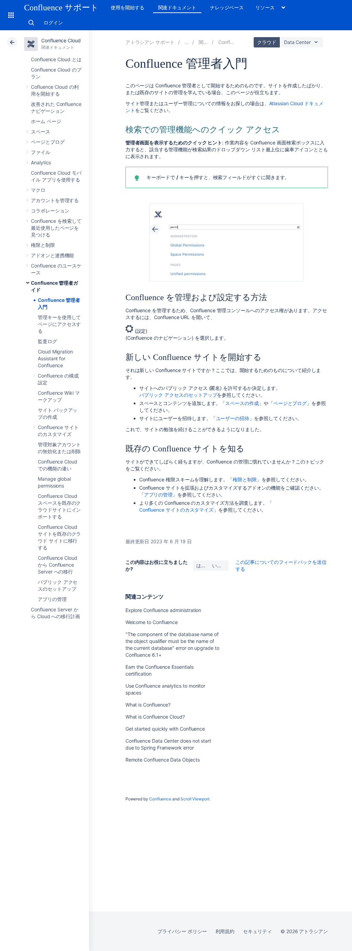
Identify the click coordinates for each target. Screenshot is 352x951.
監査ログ (47, 341)
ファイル (40, 152)
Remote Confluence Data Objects (162, 760)
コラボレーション (50, 211)
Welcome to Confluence (151, 622)
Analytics (41, 162)
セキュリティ (257, 931)
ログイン (53, 22)
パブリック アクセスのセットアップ (178, 395)
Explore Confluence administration (163, 610)
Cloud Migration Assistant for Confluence (55, 358)
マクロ (38, 190)
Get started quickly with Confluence (165, 729)
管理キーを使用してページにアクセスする (59, 324)
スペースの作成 (242, 403)
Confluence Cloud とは (56, 59)
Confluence (160, 798)
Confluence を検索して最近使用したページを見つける (56, 228)
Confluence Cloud (61, 40)
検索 (31, 22)
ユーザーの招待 (233, 418)
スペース (40, 131)
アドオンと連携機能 (52, 255)
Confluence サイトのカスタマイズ (176, 510)
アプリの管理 (52, 599)
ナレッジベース (227, 7)
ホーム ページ (46, 121)
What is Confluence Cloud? (155, 717)
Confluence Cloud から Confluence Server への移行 (57, 565)
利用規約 (225, 931)
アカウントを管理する (55, 200)
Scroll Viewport (194, 798)
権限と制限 (43, 245)
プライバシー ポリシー (182, 931)
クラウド (266, 42)
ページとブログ (48, 142)
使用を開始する (127, 7)
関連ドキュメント (177, 7)
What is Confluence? (148, 705)
